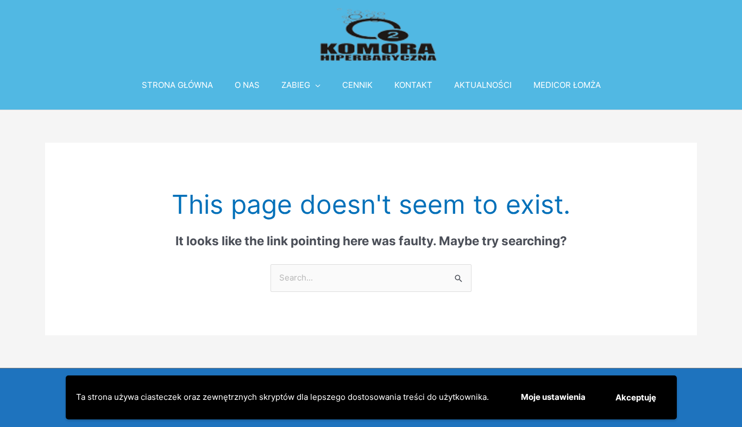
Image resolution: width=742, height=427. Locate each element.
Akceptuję (635, 397)
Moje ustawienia (553, 397)
